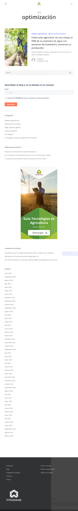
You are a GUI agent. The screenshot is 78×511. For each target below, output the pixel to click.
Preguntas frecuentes (13, 473)
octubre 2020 (9, 422)
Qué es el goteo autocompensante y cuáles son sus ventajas (33, 253)
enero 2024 (8, 336)
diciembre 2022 (10, 377)
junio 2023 (8, 356)
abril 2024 (8, 325)
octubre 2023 (9, 346)
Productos (9, 466)
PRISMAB (40, 59)
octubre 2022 (9, 384)
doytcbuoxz (8, 256)
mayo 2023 (8, 360)
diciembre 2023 (10, 339)
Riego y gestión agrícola (12, 127)
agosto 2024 (9, 311)
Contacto (9, 476)
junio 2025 (8, 287)
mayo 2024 (8, 322)
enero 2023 (8, 374)
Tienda (8, 479)
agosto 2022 (9, 391)
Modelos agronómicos (39, 34)
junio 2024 (8, 318)
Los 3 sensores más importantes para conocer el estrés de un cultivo (27, 155)
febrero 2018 (9, 436)
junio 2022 (8, 398)
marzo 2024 (9, 329)
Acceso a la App (46, 466)
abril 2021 (8, 419)
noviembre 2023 (10, 342)
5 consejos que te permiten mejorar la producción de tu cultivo (25, 159)
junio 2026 (8, 273)
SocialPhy (8, 253)
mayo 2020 (8, 425)
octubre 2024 (9, 304)
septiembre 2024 (10, 308)
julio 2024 (8, 315)
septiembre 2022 (10, 387)
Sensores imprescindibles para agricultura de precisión (39, 260)
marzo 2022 (9, 408)
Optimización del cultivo (57, 34)
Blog (7, 469)
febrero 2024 (9, 332)
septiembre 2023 (10, 349)
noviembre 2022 (10, 381)
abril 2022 (8, 405)
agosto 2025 (9, 280)
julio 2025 (8, 284)
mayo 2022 (8, 401)
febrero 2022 (9, 412)
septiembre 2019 (10, 429)
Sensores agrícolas (11, 131)
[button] (6, 4)
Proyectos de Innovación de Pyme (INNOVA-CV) (20, 152)
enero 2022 (8, 415)
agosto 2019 (9, 432)
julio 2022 (8, 394)
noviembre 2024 (10, 301)
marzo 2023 (9, 367)
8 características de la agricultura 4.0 (27, 256)
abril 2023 (8, 363)
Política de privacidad (47, 469)
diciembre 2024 (10, 298)
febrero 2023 (9, 370)
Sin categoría (9, 134)
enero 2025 (8, 294)
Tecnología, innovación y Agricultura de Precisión (21, 138)
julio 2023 (8, 353)
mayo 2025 (8, 291)
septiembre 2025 (10, 277)
